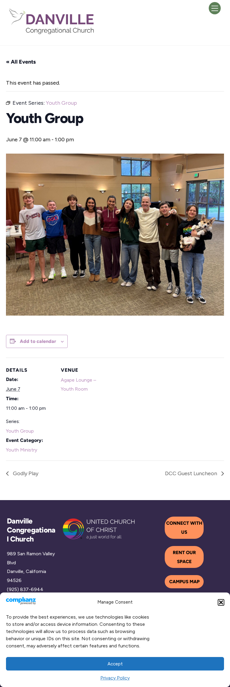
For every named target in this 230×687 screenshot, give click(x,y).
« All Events (21, 61)
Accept (115, 664)
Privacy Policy (115, 678)
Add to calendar (38, 341)
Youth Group (20, 431)
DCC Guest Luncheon (191, 473)
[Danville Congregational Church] (52, 33)
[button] (221, 602)
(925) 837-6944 (25, 589)
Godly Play (25, 473)
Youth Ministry (21, 450)
